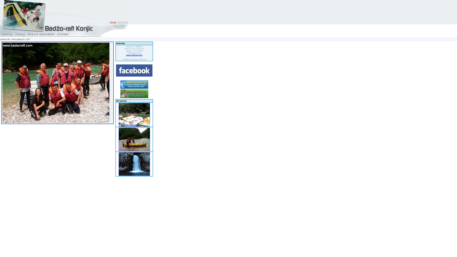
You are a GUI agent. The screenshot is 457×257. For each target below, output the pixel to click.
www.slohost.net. (134, 55)
